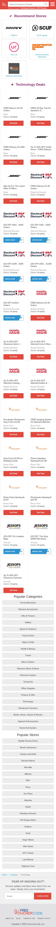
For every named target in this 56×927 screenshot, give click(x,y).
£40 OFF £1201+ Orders (11, 304)
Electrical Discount (38, 192)
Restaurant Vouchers (28, 708)
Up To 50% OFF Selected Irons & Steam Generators (41, 342)
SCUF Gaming (42, 35)
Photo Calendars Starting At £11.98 (39, 459)
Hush (28, 833)
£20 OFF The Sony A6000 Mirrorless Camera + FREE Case (41, 537)
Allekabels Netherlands (14, 76)
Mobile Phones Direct (28, 741)
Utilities (28, 622)
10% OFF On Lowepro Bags (13, 537)
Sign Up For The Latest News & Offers (14, 187)
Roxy (28, 787)
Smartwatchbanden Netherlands (42, 56)
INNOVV (14, 35)
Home (4, 875)
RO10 (19, 551)
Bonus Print (8, 426)
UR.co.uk (14, 54)
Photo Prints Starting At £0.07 (13, 498)
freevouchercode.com (36, 924)
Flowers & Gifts (28, 695)
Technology (28, 701)
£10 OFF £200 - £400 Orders (13, 265)
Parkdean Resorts (28, 8)
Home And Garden (28, 728)
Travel (28, 655)
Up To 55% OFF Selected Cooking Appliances (11, 381)
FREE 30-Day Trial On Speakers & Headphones (41, 109)
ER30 (47, 279)
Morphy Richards (38, 309)
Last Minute (28, 859)
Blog (18, 918)
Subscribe (42, 896)
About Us (10, 918)
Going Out (28, 682)
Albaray (28, 774)
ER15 (47, 240)
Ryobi (28, 807)
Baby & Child (28, 642)
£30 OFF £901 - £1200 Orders (41, 265)
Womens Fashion (28, 675)
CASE (46, 551)
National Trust (28, 866)
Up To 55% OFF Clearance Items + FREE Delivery (11, 342)
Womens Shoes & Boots (28, 668)
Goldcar (28, 826)
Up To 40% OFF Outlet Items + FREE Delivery (41, 148)
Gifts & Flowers (28, 616)
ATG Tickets (41, 8)
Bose (5, 114)
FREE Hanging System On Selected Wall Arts (41, 420)
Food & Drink (28, 635)
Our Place (28, 793)
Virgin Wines (28, 840)
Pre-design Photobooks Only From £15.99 (14, 420)
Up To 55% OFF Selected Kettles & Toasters (39, 381)
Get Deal (13, 123)
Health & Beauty (28, 649)
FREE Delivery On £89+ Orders (14, 148)
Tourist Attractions (28, 602)
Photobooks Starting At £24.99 (41, 498)
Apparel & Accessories (28, 721)
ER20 (19, 240)
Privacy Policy (44, 918)
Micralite (28, 767)
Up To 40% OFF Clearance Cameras (12, 576)
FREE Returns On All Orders (12, 109)
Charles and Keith (28, 754)
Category (14, 875)
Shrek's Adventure (28, 747)
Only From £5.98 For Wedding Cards (13, 459)
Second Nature (28, 761)
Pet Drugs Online (28, 820)
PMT (28, 780)
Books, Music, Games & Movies (28, 715)
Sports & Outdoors (28, 629)
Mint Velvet (28, 846)
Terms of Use (29, 918)
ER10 (19, 279)
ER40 (19, 318)
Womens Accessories (28, 609)
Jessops (6, 542)
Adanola (28, 800)
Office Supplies (28, 688)
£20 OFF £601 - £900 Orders (13, 226)
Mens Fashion (28, 662)
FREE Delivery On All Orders (40, 187)
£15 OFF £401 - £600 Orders (40, 226)
